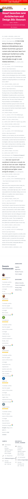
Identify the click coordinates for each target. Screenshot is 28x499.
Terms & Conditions (20, 285)
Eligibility (17, 267)
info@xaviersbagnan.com (9, 458)
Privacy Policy (18, 287)
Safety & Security (19, 283)
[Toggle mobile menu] (25, 8)
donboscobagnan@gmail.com (22, 460)
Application (17, 269)
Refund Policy (18, 290)
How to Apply (18, 274)
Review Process (19, 271)
